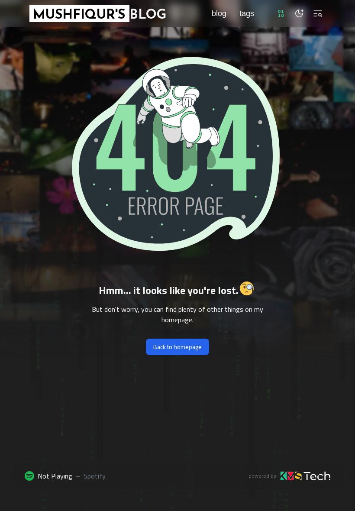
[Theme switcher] (299, 13)
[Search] (318, 13)
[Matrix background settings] (281, 13)
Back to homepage (177, 346)
